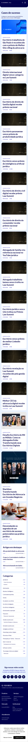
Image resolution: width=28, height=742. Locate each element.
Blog (14, 707)
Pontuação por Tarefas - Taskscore (14, 638)
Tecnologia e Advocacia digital (14, 651)
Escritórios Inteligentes (14, 607)
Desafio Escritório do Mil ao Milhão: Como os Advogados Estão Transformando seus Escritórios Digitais (14, 440)
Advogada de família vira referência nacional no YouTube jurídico (14, 252)
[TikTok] (16, 676)
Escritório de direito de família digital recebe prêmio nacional (13, 104)
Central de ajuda (5, 717)
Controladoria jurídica (14, 594)
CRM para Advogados (18, 696)
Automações (14, 588)
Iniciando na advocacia (14, 625)
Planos (15, 698)
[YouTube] (8, 676)
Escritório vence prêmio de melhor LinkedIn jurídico (13, 341)
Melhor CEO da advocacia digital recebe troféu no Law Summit (14, 403)
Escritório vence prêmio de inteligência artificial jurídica (13, 164)
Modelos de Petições (17, 709)
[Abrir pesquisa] (22, 2)
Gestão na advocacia (14, 619)
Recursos (16, 700)
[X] (19, 676)
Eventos (14, 584)
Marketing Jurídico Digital (14, 632)
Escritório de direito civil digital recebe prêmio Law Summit (14, 193)
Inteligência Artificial (14, 629)
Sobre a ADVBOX (17, 710)
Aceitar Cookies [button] (19, 737)
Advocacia (14, 653)
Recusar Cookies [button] (8, 737)
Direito (14, 597)
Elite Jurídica (4, 700)
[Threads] (23, 676)
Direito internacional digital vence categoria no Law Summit (13, 75)
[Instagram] (4, 676)
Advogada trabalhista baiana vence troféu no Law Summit (13, 282)
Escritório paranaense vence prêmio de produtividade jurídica (13, 134)
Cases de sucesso (14, 582)
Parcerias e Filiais (14, 635)
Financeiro (14, 613)
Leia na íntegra (20, 553)
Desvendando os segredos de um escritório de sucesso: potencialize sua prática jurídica (13, 531)
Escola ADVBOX (5, 707)
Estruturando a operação (14, 610)
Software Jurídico (14, 648)
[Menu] (25, 2)
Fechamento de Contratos (14, 644)
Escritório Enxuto (6, 696)
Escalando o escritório (14, 601)
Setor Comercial (14, 641)
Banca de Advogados (6, 698)
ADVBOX (14, 579)
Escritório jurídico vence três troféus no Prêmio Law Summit (14, 312)
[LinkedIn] (12, 676)
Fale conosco (5, 719)
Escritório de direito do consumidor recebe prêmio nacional (13, 223)
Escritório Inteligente (14, 604)
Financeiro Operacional (14, 616)
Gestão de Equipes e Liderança (14, 622)
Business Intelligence (14, 591)
